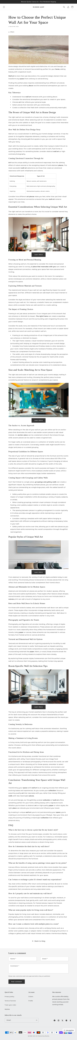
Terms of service (10, 1001)
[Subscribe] (36, 1020)
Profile (30, 1001)
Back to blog (40, 941)
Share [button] (12, 32)
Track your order (10, 1005)
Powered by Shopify (43, 1036)
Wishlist (7, 1009)
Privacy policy (9, 996)
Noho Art (35, 1036)
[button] (4, 7)
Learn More (38, 254)
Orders (30, 996)
